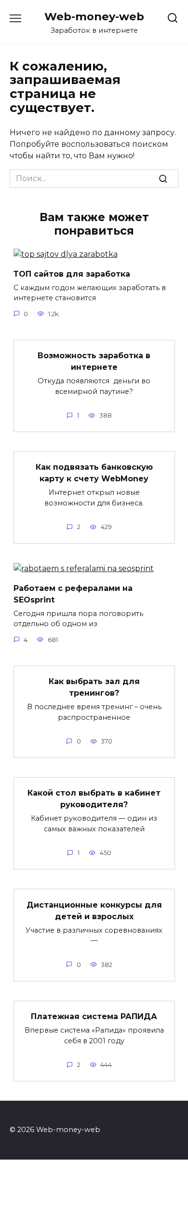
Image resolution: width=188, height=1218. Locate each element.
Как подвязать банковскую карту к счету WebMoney (94, 472)
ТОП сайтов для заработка (71, 273)
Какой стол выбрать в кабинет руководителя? (94, 798)
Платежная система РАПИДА (94, 1016)
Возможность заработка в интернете (94, 361)
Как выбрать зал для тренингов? (94, 687)
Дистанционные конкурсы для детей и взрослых (94, 910)
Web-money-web (94, 16)
